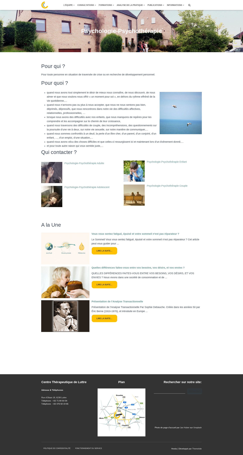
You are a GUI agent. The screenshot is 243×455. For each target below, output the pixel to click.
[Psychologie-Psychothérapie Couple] (134, 195)
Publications (155, 5)
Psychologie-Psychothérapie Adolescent (86, 187)
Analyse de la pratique (130, 5)
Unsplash (197, 427)
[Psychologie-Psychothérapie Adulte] (51, 172)
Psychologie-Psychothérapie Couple (167, 185)
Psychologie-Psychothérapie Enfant (167, 161)
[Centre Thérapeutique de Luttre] (44, 5)
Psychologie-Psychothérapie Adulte (84, 163)
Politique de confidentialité (56, 448)
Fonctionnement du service (88, 448)
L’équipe (68, 5)
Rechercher (194, 391)
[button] (74, 5)
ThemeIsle (197, 449)
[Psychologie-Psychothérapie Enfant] (134, 171)
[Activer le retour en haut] (237, 449)
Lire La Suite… (104, 251)
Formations (105, 5)
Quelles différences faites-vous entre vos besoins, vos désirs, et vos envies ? (138, 267)
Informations (175, 5)
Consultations (85, 5)
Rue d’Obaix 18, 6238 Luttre (54, 397)
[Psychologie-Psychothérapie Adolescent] (51, 196)
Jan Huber (184, 427)
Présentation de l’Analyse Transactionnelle (117, 301)
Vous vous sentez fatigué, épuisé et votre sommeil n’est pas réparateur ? (135, 233)
